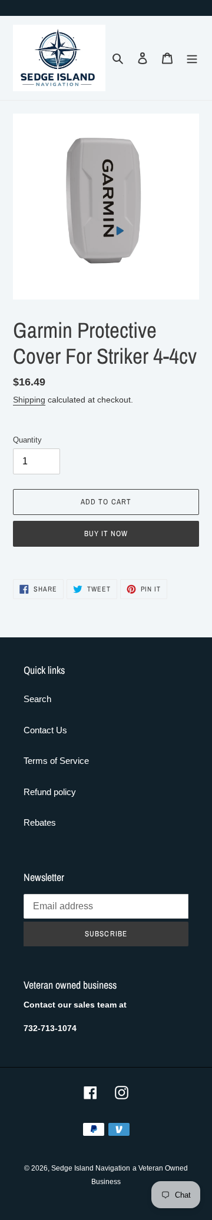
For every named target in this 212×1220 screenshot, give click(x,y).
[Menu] (192, 58)
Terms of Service (56, 761)
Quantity (27, 440)
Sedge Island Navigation (90, 1168)
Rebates (40, 822)
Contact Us (45, 730)
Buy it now (106, 533)
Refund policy (50, 792)
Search (37, 699)
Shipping (29, 399)
